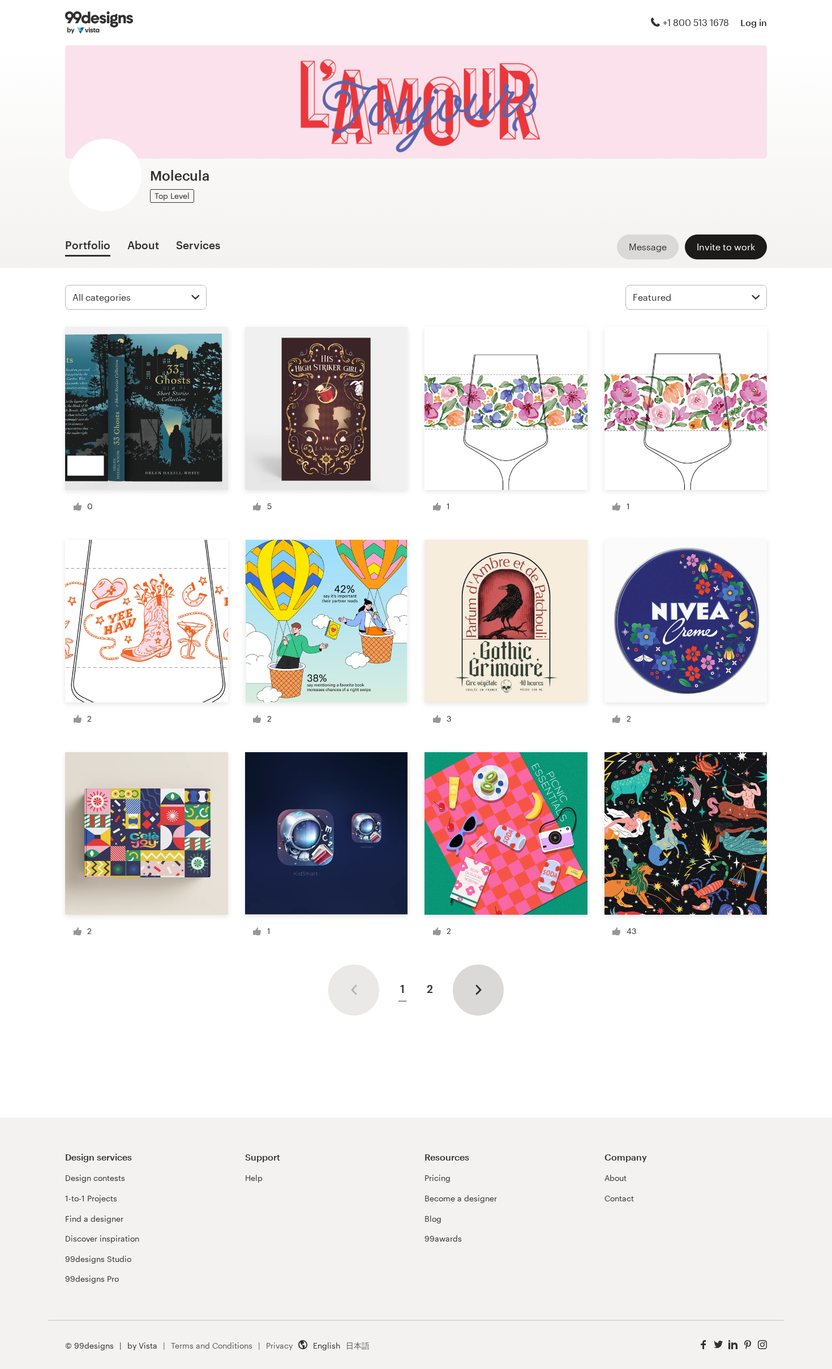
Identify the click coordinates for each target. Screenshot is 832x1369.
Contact (619, 1198)
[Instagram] (762, 1345)
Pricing (437, 1178)
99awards (443, 1238)
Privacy (279, 1345)
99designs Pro (92, 1278)
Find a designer (94, 1218)
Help (254, 1178)
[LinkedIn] (732, 1345)
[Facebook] (703, 1345)
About (615, 1178)
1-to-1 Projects (91, 1198)
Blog (432, 1218)
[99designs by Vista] (99, 22)
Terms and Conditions (211, 1345)
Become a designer (460, 1198)
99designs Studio (98, 1259)
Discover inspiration (102, 1238)
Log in (753, 22)
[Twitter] (718, 1345)
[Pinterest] (747, 1345)
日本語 (358, 1345)
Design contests (95, 1178)
